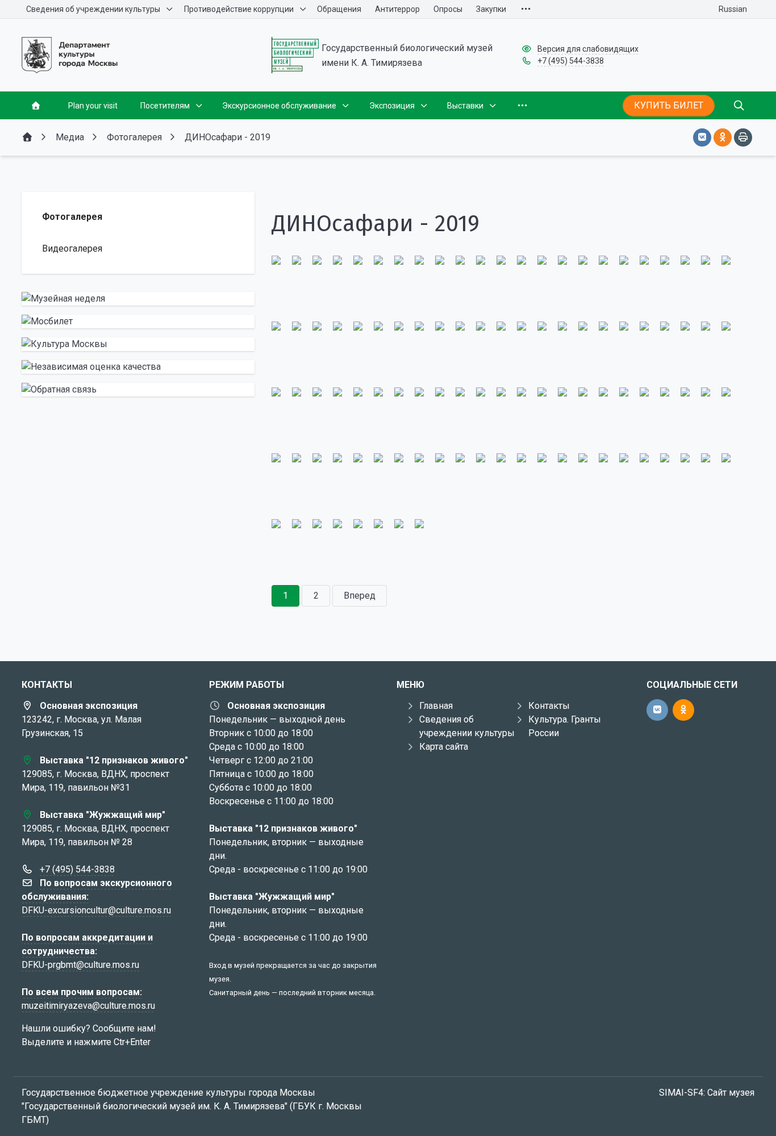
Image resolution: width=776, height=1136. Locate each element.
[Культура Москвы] (138, 344)
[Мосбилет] (138, 321)
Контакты (549, 705)
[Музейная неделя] (138, 299)
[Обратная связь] (138, 389)
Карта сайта (443, 746)
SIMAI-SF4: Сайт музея (706, 1092)
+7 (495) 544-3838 (570, 60)
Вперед (360, 595)
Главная (436, 705)
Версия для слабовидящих (588, 48)
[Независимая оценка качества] (138, 367)
